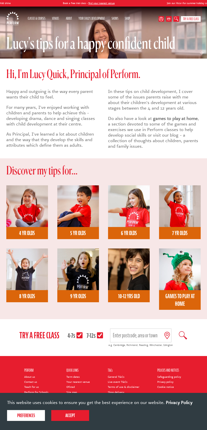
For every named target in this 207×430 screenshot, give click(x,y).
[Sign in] (162, 19)
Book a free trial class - (72, 3)
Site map (71, 392)
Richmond (132, 345)
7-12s (91, 335)
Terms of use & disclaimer (123, 387)
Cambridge (119, 345)
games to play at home (175, 118)
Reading (143, 345)
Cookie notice (165, 387)
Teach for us (31, 387)
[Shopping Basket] (169, 19)
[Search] (176, 19)
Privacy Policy (179, 402)
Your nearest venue (78, 382)
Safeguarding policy (169, 376)
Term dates (73, 376)
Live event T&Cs (117, 382)
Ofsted (70, 387)
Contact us (30, 382)
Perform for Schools (36, 392)
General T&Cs (116, 376)
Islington (168, 345)
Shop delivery (116, 392)
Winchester (155, 345)
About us (29, 376)
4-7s (71, 335)
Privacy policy (165, 382)
